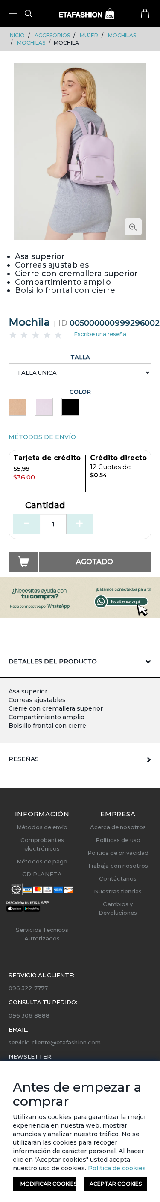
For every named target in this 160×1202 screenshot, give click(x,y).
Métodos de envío (42, 827)
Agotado (94, 562)
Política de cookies (116, 1168)
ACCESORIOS (52, 35)
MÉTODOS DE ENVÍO (42, 437)
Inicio (17, 35)
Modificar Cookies (48, 1184)
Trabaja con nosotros (117, 865)
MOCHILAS (122, 35)
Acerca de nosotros (118, 827)
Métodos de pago (42, 861)
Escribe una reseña (100, 333)
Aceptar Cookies (116, 1184)
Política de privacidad (117, 852)
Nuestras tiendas (118, 891)
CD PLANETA (42, 874)
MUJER (89, 35)
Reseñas (24, 759)
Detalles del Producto (53, 661)
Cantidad (45, 505)
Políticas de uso (118, 839)
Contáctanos (118, 878)
